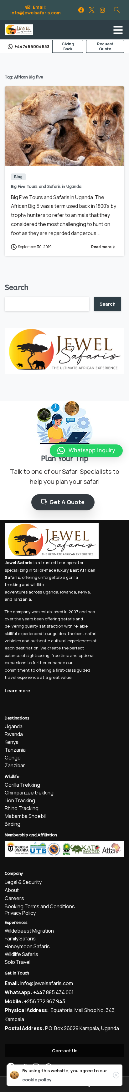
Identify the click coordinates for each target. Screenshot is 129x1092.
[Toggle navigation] (118, 30)
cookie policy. (37, 1080)
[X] (91, 10)
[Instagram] (102, 10)
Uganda (50, 592)
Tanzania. (22, 599)
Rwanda (68, 592)
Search (16, 287)
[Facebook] (81, 10)
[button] (86, 450)
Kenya (84, 592)
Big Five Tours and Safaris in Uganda (46, 186)
